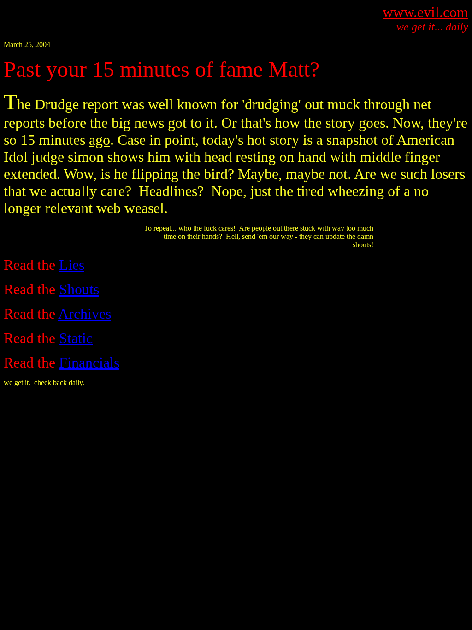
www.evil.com (425, 12)
